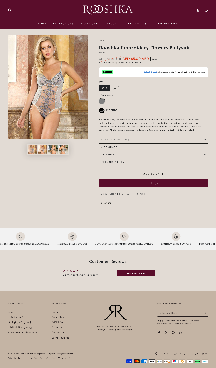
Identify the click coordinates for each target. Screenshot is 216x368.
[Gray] (102, 101)
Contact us (58, 332)
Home (101, 41)
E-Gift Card (58, 322)
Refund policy (14, 358)
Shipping (116, 62)
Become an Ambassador (22, 332)
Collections (58, 317)
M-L (116, 88)
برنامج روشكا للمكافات (20, 327)
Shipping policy (65, 358)
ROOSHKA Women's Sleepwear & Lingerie (35, 353)
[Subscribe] (206, 312)
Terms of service (47, 358)
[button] (10, 10)
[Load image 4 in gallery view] (53, 149)
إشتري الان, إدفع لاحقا (19, 322)
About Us (57, 327)
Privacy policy (30, 358)
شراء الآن (153, 183)
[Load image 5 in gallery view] (63, 149)
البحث (11, 312)
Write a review (136, 273)
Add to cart (153, 174)
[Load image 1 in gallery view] (32, 149)
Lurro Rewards (60, 337)
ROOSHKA (103, 52)
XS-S (104, 88)
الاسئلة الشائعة (15, 317)
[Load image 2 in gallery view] (42, 149)
